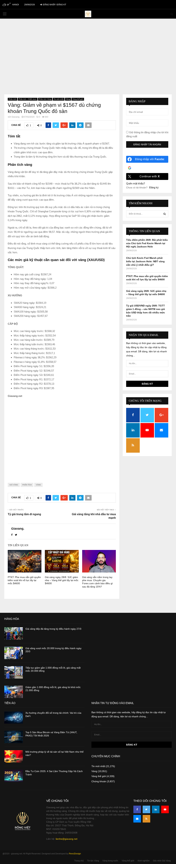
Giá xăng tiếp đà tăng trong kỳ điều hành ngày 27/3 (53, 628)
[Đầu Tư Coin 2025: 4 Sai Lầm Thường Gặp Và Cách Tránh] (13, 776)
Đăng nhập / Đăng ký (54, 4)
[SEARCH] (164, 213)
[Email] (137, 819)
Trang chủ (79, 861)
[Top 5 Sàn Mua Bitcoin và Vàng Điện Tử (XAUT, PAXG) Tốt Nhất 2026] (13, 737)
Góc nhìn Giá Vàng (162, 861)
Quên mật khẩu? (135, 183)
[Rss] (146, 819)
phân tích (27, 485)
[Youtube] (165, 809)
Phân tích (12, 99)
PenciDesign (75, 853)
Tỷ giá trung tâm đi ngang (24, 514)
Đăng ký (154, 187)
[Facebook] (137, 809)
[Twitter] (146, 809)
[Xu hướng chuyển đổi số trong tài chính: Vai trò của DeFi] (13, 717)
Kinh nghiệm (144, 861)
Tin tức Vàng (93, 861)
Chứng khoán (98, 781)
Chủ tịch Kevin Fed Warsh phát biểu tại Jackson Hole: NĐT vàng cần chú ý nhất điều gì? (145, 261)
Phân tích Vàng (45, 99)
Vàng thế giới (77, 99)
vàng (38, 485)
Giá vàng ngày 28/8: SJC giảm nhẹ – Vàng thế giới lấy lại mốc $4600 (61, 580)
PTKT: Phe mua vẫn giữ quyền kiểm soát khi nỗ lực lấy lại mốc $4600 (24, 580)
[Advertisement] (88, 53)
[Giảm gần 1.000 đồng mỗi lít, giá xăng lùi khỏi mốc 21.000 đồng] (13, 692)
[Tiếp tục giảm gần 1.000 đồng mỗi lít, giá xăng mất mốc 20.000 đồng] (13, 672)
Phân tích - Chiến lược (28, 99)
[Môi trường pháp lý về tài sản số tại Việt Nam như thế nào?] (13, 756)
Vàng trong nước (110, 861)
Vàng (68, 99)
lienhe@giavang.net (66, 838)
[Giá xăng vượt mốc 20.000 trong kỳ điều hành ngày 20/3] (13, 653)
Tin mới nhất (59, 99)
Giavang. (16, 117)
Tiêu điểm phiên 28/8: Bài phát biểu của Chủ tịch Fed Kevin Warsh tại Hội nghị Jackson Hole (147, 243)
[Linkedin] (156, 809)
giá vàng (13, 485)
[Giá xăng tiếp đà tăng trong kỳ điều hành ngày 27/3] (13, 633)
